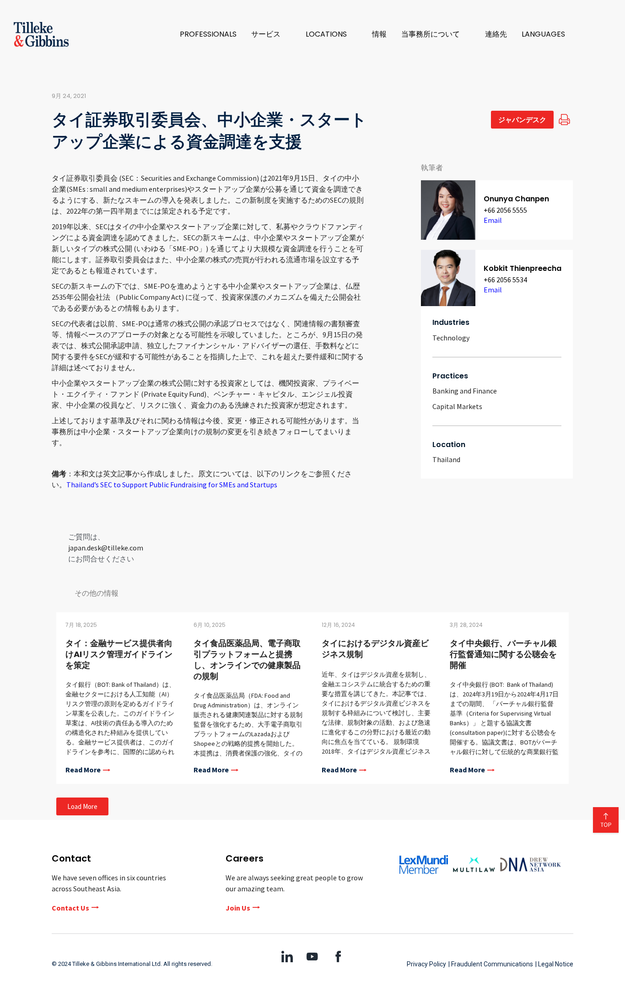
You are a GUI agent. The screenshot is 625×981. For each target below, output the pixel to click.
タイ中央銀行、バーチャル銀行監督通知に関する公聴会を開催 (503, 654)
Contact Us (70, 907)
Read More (83, 770)
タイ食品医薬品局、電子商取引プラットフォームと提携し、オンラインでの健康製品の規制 (247, 659)
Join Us (238, 907)
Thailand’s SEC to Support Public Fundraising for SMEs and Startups (171, 484)
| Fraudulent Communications (490, 964)
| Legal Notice (554, 964)
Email (493, 220)
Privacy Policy (426, 964)
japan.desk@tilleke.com (105, 547)
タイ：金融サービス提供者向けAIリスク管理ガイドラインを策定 (118, 654)
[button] (271, 34)
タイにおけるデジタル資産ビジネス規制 (375, 648)
